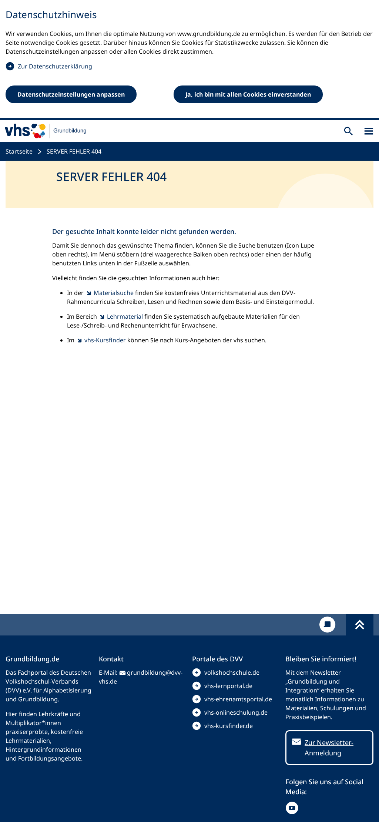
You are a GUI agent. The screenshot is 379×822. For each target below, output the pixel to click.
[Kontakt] (327, 624)
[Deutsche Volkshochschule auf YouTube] (293, 808)
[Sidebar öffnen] (368, 131)
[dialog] (189, 60)
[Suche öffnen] (348, 131)
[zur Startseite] (45, 131)
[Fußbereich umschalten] (359, 624)
